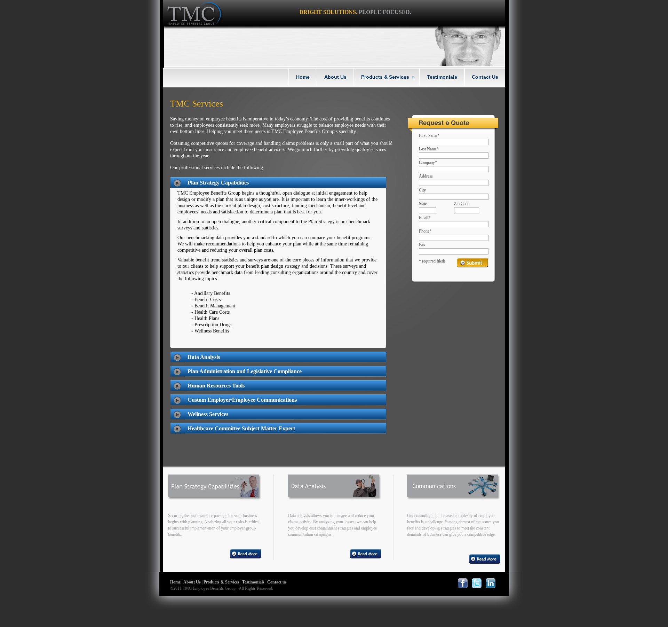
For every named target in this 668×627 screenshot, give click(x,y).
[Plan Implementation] (214, 491)
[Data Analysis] (334, 491)
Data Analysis (204, 357)
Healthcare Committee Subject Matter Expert (241, 428)
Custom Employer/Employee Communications (242, 400)
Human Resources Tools (216, 386)
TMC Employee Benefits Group (193, 13)
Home (303, 77)
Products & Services (385, 77)
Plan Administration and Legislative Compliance (245, 371)
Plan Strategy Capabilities (218, 183)
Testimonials (442, 77)
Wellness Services (208, 414)
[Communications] (453, 491)
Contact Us (485, 77)
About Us (335, 77)
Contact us (277, 582)
